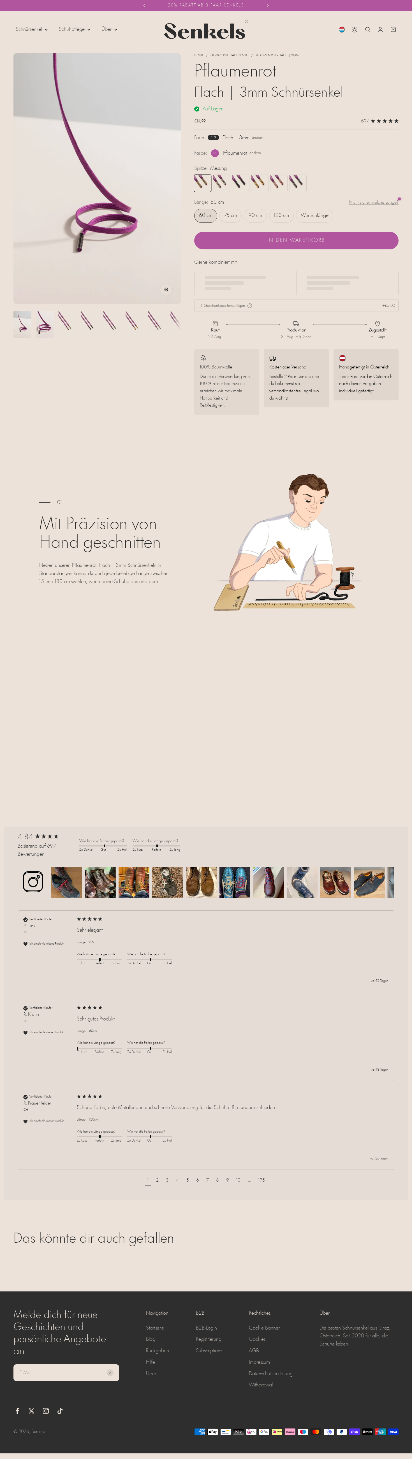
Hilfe (150, 1362)
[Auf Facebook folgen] (17, 1411)
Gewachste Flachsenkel (229, 55)
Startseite (155, 1328)
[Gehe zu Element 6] (134, 325)
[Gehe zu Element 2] (45, 325)
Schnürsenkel (29, 29)
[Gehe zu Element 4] (90, 325)
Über (106, 29)
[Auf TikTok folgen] (60, 1411)
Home (199, 55)
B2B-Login (206, 1328)
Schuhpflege (72, 29)
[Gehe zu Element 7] (157, 325)
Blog (150, 1339)
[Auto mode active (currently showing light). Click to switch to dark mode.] (354, 30)
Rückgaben (157, 1351)
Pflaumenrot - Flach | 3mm (277, 55)
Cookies (257, 1339)
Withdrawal (261, 1385)
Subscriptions (209, 1351)
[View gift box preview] (249, 305)
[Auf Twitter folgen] (31, 1411)
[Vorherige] (144, 5)
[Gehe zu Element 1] (22, 325)
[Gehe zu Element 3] (67, 325)
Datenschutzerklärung (271, 1374)
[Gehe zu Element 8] (179, 325)
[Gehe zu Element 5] (112, 325)
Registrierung (208, 1339)
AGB (254, 1351)
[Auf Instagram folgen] (46, 1411)
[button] (33, 882)
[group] (47, 837)
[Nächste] (268, 5)
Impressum (259, 1362)
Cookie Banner (264, 1328)
